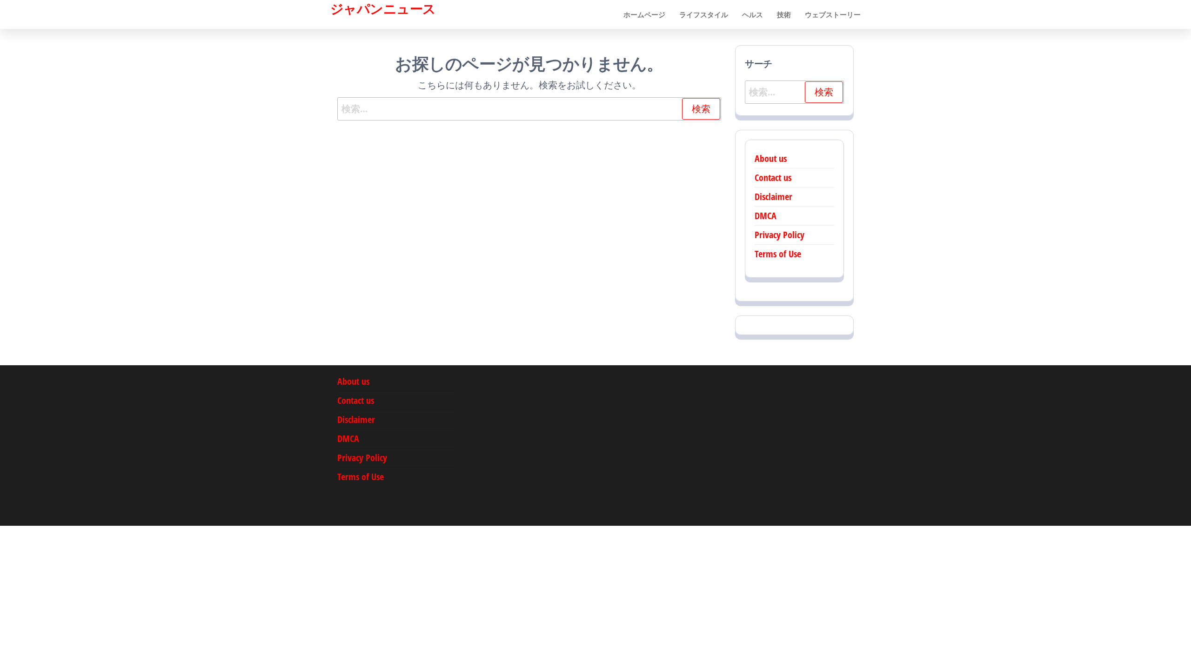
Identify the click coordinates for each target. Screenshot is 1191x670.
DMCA (765, 215)
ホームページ (644, 14)
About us (771, 158)
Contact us (773, 177)
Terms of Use (778, 254)
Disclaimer (773, 196)
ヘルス (752, 14)
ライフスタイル (703, 14)
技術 (784, 14)
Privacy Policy (779, 234)
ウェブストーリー (833, 14)
